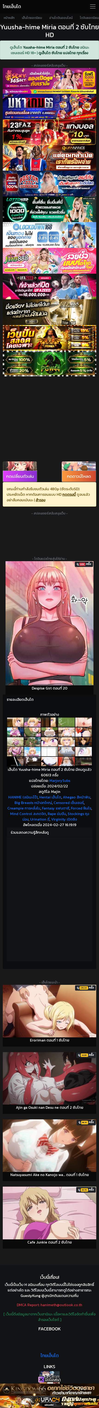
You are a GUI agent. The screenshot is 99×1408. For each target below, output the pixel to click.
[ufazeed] (49, 286)
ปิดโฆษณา (52, 1379)
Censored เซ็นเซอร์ (69, 802)
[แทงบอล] (49, 132)
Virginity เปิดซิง (64, 819)
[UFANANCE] (49, 158)
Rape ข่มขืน (57, 813)
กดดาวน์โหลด (79, 476)
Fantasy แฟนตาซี (55, 808)
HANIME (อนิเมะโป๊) (23, 797)
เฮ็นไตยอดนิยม (32, 17)
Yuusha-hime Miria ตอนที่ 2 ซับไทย (51, 47)
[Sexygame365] (49, 81)
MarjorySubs (60, 780)
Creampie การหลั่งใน (23, 808)
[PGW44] (49, 363)
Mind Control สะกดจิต (28, 813)
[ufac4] (49, 1402)
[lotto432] (49, 209)
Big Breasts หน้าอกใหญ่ (33, 802)
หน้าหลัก (9, 17)
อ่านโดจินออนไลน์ (61, 17)
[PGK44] (49, 338)
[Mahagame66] (49, 107)
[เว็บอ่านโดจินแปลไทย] (49, 1374)
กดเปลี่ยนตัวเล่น (20, 476)
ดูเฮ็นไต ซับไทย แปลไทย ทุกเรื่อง (63, 53)
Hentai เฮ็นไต (50, 797)
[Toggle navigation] (92, 6)
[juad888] (49, 261)
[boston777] (49, 184)
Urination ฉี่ (40, 819)
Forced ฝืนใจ (81, 808)
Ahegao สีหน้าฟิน (76, 797)
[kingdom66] (49, 1390)
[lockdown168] (49, 235)
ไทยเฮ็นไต (12, 6)
